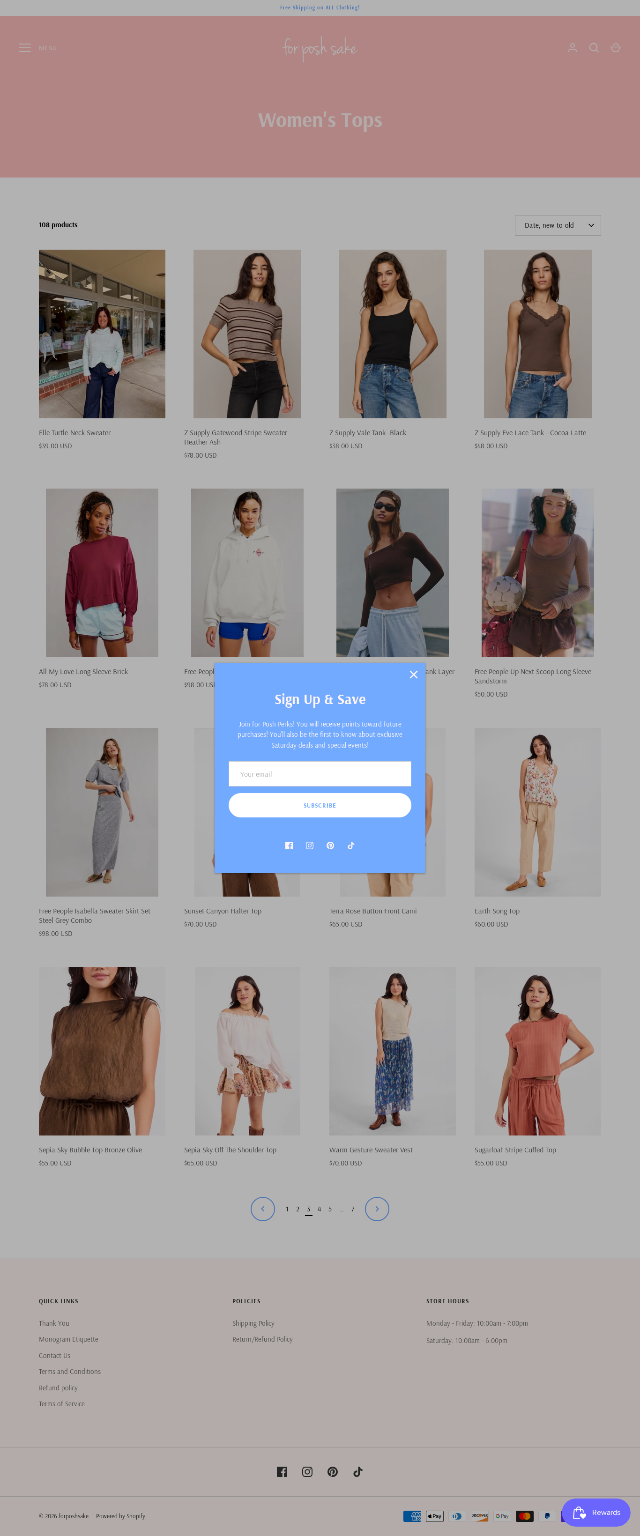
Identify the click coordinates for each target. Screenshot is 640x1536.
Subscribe (320, 805)
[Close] (413, 674)
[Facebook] (289, 845)
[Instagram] (309, 845)
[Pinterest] (330, 845)
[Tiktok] (351, 845)
